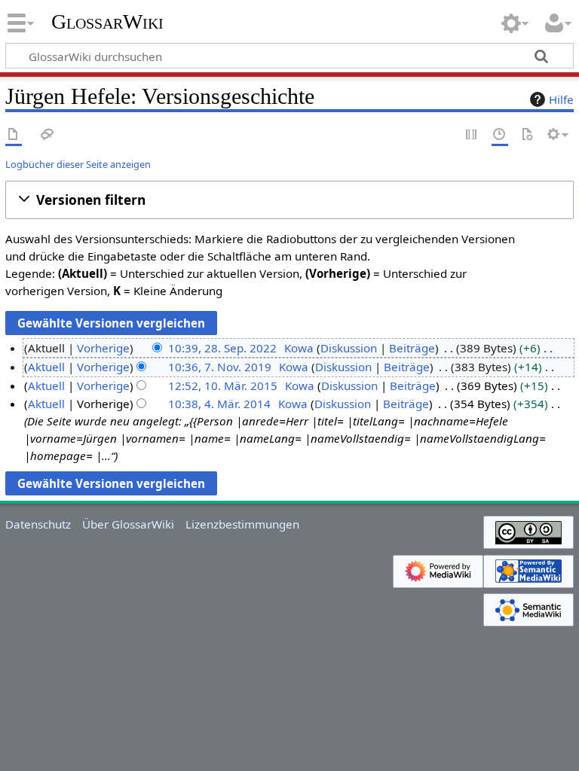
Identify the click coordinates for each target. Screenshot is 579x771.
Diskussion (348, 347)
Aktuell (46, 366)
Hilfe (561, 99)
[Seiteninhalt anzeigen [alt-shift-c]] (13, 135)
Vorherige (103, 347)
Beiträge (412, 347)
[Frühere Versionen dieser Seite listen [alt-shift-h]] (500, 135)
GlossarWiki (107, 21)
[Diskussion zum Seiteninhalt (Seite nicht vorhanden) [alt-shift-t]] (47, 135)
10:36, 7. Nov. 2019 (219, 366)
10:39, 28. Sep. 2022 (222, 347)
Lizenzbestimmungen (242, 524)
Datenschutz (38, 524)
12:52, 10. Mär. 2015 (222, 385)
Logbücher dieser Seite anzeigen (78, 164)
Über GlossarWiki (128, 524)
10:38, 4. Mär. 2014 (219, 403)
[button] (289, 199)
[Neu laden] (527, 135)
